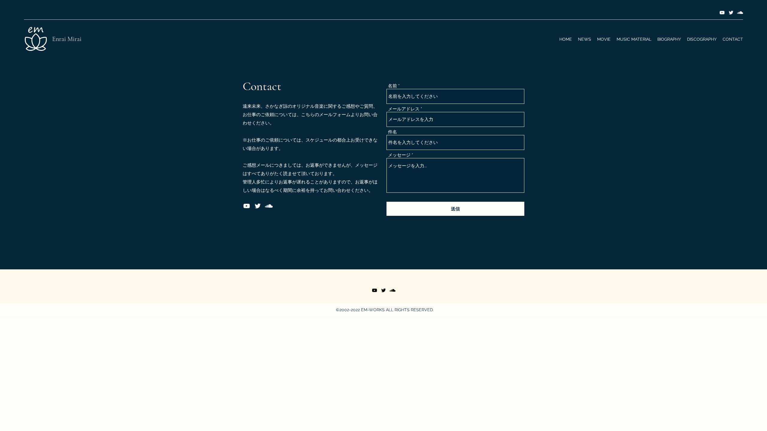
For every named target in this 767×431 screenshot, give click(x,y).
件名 (392, 132)
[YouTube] (722, 13)
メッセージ (399, 155)
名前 (392, 86)
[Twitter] (731, 13)
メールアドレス (403, 109)
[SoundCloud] (740, 13)
